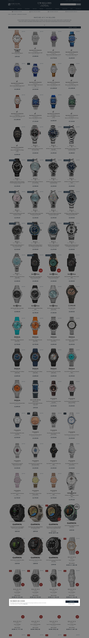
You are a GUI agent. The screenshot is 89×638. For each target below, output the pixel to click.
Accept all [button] (72, 601)
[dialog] (44, 602)
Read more (25, 603)
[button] (72, 604)
